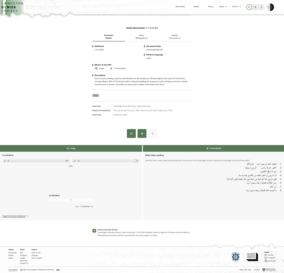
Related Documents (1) (174, 36)
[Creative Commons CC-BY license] (58, 270)
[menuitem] (178, 7)
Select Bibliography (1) (142, 36)
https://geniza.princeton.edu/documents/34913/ (116, 235)
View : (82, 206)
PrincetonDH (271, 258)
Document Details (108, 36)
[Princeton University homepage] (269, 270)
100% (67, 161)
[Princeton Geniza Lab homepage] (237, 257)
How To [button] (235, 6)
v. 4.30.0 (257, 270)
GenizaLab (270, 255)
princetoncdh (271, 261)
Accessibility (12, 270)
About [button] (221, 6)
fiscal (96, 95)
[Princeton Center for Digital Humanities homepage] (254, 257)
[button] (13, 8)
